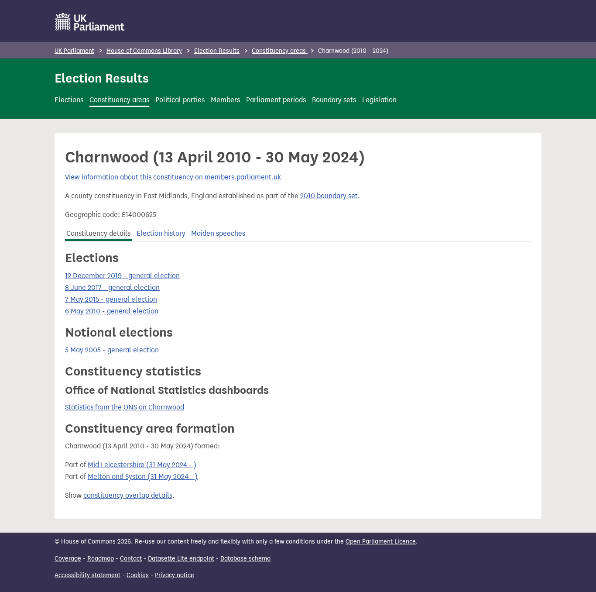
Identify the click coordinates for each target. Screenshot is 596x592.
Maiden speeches (218, 233)
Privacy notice (174, 575)
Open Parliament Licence (381, 541)
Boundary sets (334, 100)
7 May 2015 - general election (111, 299)
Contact (131, 558)
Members (225, 100)
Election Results (217, 51)
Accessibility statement (87, 575)
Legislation (379, 100)
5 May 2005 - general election (112, 350)
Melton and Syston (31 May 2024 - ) (143, 476)
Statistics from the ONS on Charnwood (124, 407)
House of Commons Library (144, 51)
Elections (69, 100)
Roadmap (100, 558)
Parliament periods (276, 100)
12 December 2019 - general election (122, 276)
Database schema (245, 558)
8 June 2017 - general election (112, 287)
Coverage (68, 558)
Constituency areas (280, 51)
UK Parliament (74, 51)
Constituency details (98, 233)
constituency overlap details (127, 495)
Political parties (180, 100)
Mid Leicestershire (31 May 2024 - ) (142, 465)
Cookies (138, 575)
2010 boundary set (329, 196)
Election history (161, 233)
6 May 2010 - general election (111, 311)
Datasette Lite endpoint (181, 558)
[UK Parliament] (90, 21)
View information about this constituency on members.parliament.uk (173, 177)
